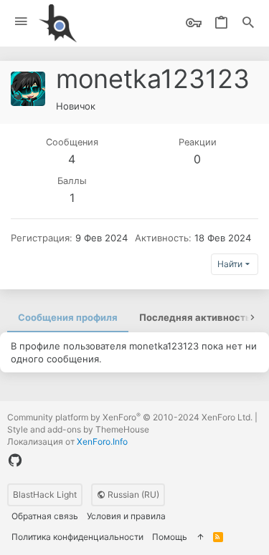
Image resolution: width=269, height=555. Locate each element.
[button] (21, 21)
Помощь (169, 536)
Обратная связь (44, 516)
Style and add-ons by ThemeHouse (78, 429)
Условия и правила (126, 516)
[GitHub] (15, 460)
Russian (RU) (132, 494)
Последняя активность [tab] (195, 317)
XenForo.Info (102, 441)
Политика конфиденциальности (77, 536)
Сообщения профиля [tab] (68, 317)
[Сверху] (200, 537)
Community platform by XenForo (130, 417)
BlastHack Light (45, 494)
